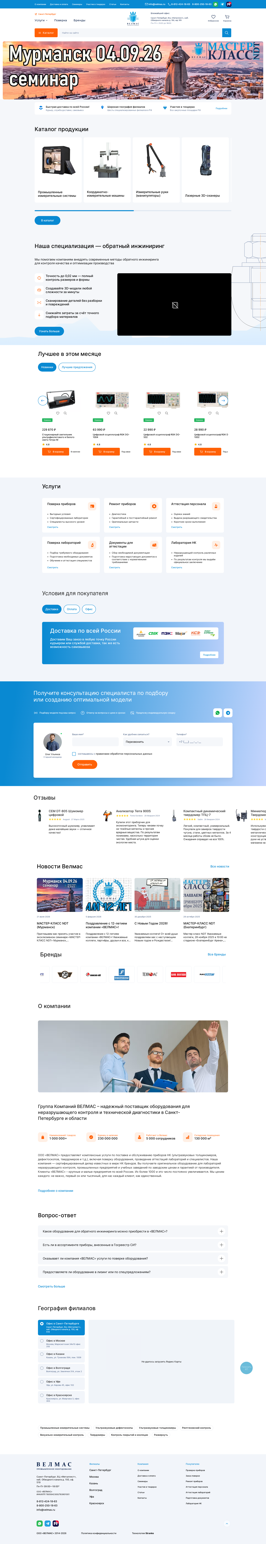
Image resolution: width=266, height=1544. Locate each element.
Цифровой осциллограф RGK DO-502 (162, 436)
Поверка (60, 20)
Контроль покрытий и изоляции (129, 1435)
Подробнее (221, 108)
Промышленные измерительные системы (64, 1427)
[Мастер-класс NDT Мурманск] (133, 70)
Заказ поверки (193, 1476)
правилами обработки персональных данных (124, 753)
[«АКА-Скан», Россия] (174, 974)
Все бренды (217, 954)
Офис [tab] (89, 609)
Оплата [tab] (72, 609)
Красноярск (96, 1503)
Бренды (79, 20)
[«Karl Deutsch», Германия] (89, 974)
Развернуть (161, 1435)
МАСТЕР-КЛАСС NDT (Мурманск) (52, 925)
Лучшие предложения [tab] (77, 367)
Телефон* (181, 734)
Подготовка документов (197, 1498)
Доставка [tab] (51, 609)
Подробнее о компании (55, 1190)
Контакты (124, 4)
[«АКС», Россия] (202, 974)
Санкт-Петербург (100, 1470)
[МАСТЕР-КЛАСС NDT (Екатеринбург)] (206, 895)
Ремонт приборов (194, 1481)
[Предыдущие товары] (43, 400)
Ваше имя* (78, 734)
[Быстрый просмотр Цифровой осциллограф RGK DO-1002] (217, 413)
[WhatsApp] (215, 4)
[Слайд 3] (126, 95)
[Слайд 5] (135, 95)
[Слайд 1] (116, 95)
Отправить (84, 764)
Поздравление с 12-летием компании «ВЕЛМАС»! (106, 925)
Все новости (219, 866)
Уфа (91, 1496)
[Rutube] (228, 4)
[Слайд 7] (144, 95)
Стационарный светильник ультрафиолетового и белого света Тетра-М (58, 437)
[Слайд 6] (140, 95)
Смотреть (52, 527)
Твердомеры (97, 1435)
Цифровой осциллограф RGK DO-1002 (212, 436)
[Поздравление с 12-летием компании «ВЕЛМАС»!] (109, 895)
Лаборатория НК (194, 1503)
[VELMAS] (133, 18)
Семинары (77, 4)
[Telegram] (222, 4)
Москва (94, 1476)
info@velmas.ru (157, 4)
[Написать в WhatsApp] (217, 712)
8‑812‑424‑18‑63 (180, 4)
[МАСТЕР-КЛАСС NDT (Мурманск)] (60, 895)
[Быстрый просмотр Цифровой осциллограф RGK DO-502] (166, 413)
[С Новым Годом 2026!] (157, 895)
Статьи (112, 4)
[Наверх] (226, 1523)
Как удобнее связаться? (136, 734)
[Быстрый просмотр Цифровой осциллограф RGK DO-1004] (116, 413)
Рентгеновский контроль (196, 1427)
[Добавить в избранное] (58, 413)
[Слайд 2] (121, 95)
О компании (40, 4)
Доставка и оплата (59, 4)
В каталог (47, 220)
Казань (93, 1483)
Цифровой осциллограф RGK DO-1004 (111, 436)
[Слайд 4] (130, 95)
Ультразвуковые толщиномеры (157, 1427)
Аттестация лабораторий (198, 1492)
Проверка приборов (195, 1470)
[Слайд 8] (149, 95)
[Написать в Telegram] (228, 712)
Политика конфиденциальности (98, 1533)
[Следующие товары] (223, 400)
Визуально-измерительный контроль (62, 1435)
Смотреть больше (51, 1286)
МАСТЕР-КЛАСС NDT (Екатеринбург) (199, 925)
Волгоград (95, 1490)
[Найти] (226, 32)
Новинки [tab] (47, 367)
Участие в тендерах (95, 4)
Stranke (149, 1533)
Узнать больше (49, 331)
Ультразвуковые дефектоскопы (114, 1427)
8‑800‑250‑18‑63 (201, 4)
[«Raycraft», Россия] (117, 974)
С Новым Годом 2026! (151, 923)
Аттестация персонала (197, 1487)
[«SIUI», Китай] (145, 974)
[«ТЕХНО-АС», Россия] (60, 974)
